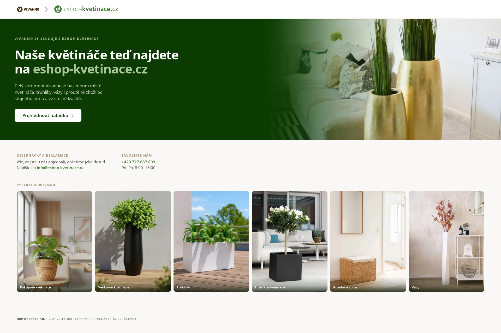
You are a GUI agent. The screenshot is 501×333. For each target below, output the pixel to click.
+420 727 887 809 (138, 161)
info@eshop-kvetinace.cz (60, 167)
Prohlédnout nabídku (45, 115)
